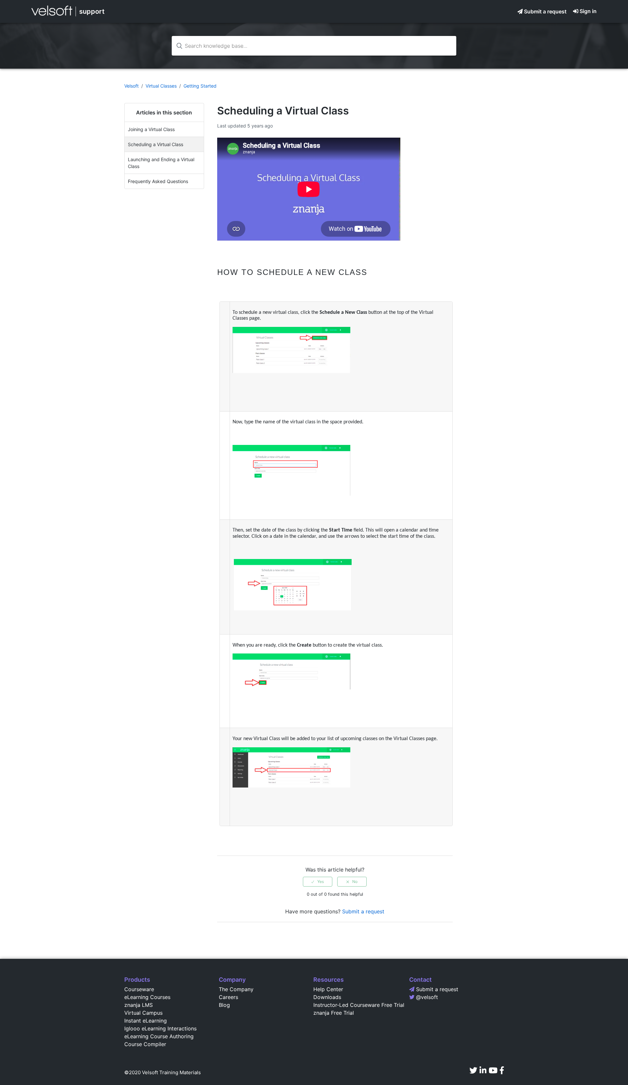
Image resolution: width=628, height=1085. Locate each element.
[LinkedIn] (483, 1070)
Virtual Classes (161, 86)
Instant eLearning (145, 1020)
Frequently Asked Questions (158, 181)
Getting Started (200, 86)
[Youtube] (493, 1070)
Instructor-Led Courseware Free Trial (358, 1005)
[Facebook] (502, 1070)
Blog (224, 1005)
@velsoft (427, 997)
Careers (228, 997)
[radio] (317, 882)
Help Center (328, 989)
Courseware (139, 989)
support (92, 11)
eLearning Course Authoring (159, 1036)
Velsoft (131, 86)
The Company (236, 989)
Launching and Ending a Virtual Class (161, 163)
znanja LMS (138, 1005)
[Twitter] (473, 1070)
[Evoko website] (51, 15)
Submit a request (545, 11)
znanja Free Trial (333, 1012)
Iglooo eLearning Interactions (160, 1028)
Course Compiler (145, 1044)
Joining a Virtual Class (151, 129)
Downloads (327, 997)
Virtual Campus (143, 1012)
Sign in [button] (588, 11)
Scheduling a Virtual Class (155, 144)
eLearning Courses (147, 997)
